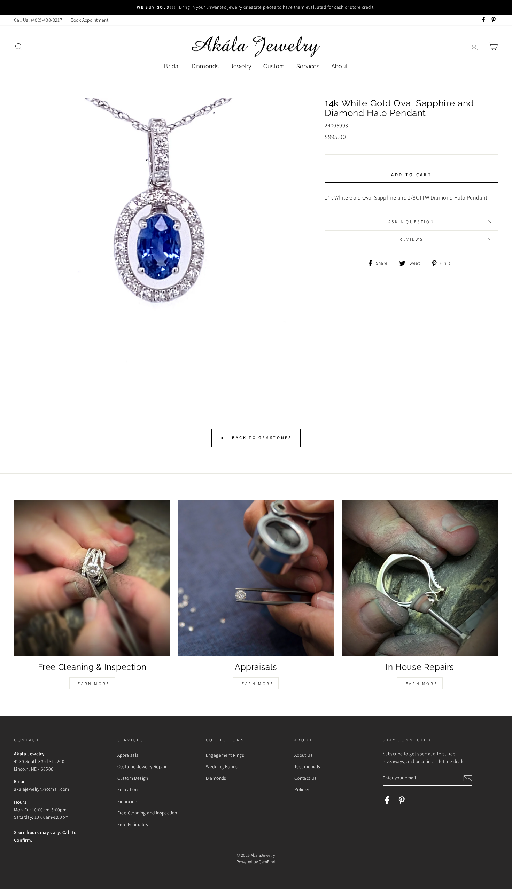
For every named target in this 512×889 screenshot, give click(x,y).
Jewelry (241, 66)
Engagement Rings (225, 755)
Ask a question (411, 221)
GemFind (267, 861)
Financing (127, 801)
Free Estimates (132, 824)
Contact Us (305, 778)
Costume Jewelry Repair (142, 766)
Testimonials (307, 766)
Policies (302, 789)
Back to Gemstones (261, 437)
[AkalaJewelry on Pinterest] (401, 800)
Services (307, 66)
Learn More (92, 683)
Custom (274, 66)
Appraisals (128, 755)
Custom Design (132, 778)
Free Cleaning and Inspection (147, 813)
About (339, 66)
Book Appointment (89, 20)
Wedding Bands (222, 766)
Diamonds (205, 66)
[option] (256, 7)
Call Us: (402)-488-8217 (38, 20)
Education (127, 789)
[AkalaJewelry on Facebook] (387, 800)
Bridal (172, 66)
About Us (303, 755)
